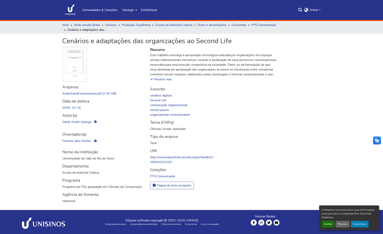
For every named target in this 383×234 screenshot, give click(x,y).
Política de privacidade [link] (171, 224)
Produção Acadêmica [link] (136, 25)
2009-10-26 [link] (71, 108)
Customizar (359, 224)
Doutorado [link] (238, 25)
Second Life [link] (158, 100)
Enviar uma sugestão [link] (210, 224)
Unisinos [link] (111, 25)
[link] (103, 93)
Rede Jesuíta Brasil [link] (87, 25)
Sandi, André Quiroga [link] (76, 122)
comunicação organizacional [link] (168, 105)
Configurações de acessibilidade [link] (144, 224)
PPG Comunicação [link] (263, 25)
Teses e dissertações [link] (212, 25)
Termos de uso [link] (191, 224)
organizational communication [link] (170, 115)
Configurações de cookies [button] (115, 224)
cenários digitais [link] (161, 95)
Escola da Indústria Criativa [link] (173, 25)
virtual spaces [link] (159, 110)
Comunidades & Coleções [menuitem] (99, 10)
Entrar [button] (314, 10)
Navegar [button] (128, 10)
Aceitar (328, 224)
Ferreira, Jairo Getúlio (76, 141)
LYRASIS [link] (192, 220)
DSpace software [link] (137, 220)
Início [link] (65, 25)
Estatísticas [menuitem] (149, 10)
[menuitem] (129, 10)
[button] (70, 10)
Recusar (342, 224)
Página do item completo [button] (173, 185)
